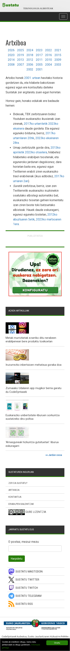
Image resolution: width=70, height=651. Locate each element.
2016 (48, 55)
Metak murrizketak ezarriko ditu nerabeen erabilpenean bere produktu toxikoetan (31, 339)
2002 (30, 69)
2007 (20, 64)
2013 (20, 60)
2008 (11, 64)
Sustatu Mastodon (29, 571)
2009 (58, 60)
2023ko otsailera (36, 152)
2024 (30, 50)
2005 (39, 64)
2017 (39, 55)
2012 (30, 60)
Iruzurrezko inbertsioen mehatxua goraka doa (33, 364)
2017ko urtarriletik (36, 123)
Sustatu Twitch (26, 587)
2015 (58, 55)
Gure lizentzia (36, 512)
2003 (58, 64)
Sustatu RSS (24, 604)
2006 (30, 64)
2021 (58, 50)
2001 (39, 69)
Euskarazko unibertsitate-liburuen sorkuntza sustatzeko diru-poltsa (33, 417)
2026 (11, 50)
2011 (39, 60)
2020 (11, 55)
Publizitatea (35, 235)
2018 (30, 55)
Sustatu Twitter (27, 579)
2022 (48, 50)
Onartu (57, 642)
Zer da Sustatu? (17, 483)
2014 (11, 60)
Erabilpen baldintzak (21, 504)
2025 (20, 50)
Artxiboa (13, 490)
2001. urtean (32, 78)
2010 (48, 60)
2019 (20, 55)
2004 (48, 64)
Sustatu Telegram (28, 596)
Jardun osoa (55, 455)
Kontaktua (14, 497)
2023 (39, 50)
